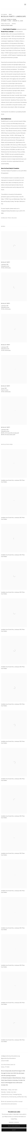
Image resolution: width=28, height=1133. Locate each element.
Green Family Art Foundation (11, 5)
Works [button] (14, 23)
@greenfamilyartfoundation (8, 1058)
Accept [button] (14, 1129)
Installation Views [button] (7, 25)
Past (10, 14)
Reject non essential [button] (14, 1125)
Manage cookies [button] (14, 1122)
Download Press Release (9, 218)
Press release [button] (5, 23)
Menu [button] (25, 4)
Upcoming (4, 14)
